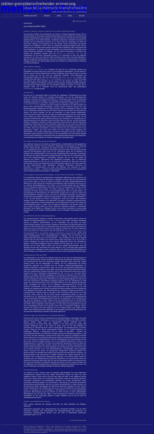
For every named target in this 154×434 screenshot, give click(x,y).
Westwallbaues (51, 220)
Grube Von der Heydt (69, 77)
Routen (82, 16)
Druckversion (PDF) (80, 21)
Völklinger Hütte (78, 243)
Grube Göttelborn (67, 79)
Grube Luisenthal (50, 79)
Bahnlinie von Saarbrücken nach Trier (70, 53)
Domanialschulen (29, 88)
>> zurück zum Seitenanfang (77, 420)
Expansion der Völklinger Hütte (37, 69)
